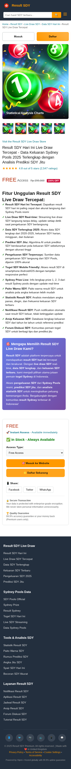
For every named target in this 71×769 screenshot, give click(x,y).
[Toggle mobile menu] (65, 14)
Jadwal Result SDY (14, 702)
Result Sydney (12, 610)
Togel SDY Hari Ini (14, 616)
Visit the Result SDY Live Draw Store (24, 141)
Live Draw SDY (32, 24)
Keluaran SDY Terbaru (16, 570)
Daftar (53, 36)
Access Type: (15, 447)
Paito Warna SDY (13, 650)
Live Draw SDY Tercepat (18, 558)
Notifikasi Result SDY (16, 691)
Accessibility (35, 755)
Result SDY (16, 24)
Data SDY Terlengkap (16, 564)
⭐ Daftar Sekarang (35, 472)
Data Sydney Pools (14, 627)
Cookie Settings (52, 752)
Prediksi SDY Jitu (13, 581)
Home (5, 24)
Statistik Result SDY (15, 645)
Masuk (18, 36)
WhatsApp (45, 489)
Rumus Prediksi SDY (15, 656)
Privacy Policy (16, 752)
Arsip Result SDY (13, 708)
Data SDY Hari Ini (51, 24)
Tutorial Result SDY (15, 719)
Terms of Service (33, 752)
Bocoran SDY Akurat (15, 673)
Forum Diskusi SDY (15, 713)
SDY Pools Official (14, 599)
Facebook (14, 489)
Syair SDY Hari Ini (14, 667)
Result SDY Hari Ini (14, 553)
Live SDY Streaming (15, 622)
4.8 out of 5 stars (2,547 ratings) (38, 168)
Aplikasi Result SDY (15, 696)
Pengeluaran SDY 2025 (17, 576)
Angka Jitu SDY (12, 662)
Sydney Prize (11, 604)
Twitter (29, 489)
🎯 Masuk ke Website (35, 463)
